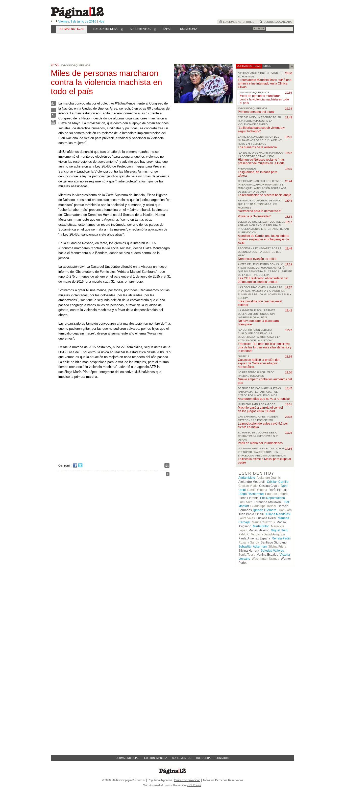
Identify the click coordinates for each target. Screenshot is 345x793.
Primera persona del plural (256, 112)
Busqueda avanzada (277, 21)
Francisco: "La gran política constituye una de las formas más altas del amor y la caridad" (264, 347)
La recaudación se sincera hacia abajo (264, 195)
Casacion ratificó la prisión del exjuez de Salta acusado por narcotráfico (258, 363)
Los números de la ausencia (257, 147)
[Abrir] (122, 29)
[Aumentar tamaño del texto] (53, 111)
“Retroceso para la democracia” (259, 211)
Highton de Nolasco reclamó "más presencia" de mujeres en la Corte (261, 161)
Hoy (101, 21)
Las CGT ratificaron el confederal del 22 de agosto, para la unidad (263, 280)
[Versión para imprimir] (53, 123)
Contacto (222, 758)
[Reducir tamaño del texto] (53, 116)
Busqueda (203, 758)
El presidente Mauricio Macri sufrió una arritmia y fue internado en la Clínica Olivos (264, 83)
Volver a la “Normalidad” (254, 216)
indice (266, 66)
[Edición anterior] (52, 21)
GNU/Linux (194, 785)
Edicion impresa (155, 758)
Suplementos (181, 758)
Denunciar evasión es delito (257, 259)
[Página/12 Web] (77, 17)
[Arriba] (167, 475)
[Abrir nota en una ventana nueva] (53, 105)
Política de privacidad (187, 780)
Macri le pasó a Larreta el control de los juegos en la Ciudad (260, 409)
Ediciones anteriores (237, 21)
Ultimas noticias (127, 758)
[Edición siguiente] (57, 21)
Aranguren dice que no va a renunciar (264, 399)
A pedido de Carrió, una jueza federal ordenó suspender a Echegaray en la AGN (263, 239)
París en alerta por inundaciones (260, 443)
